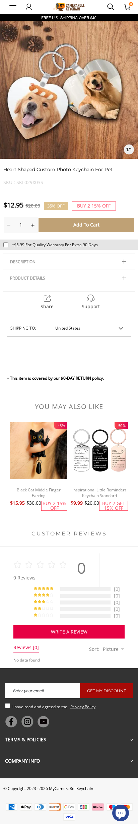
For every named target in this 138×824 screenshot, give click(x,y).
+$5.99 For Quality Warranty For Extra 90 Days (55, 245)
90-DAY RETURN (76, 378)
